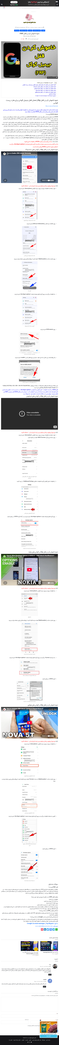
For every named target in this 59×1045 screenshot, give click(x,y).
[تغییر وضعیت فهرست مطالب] (54, 83)
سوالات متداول (52, 94)
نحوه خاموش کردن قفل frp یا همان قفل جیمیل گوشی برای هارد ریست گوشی (39, 84)
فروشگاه (43, 1040)
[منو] (57, 5)
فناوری (30, 1040)
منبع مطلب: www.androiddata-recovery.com (46, 926)
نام (57, 1013)
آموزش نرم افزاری (36, 30)
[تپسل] (4, 7)
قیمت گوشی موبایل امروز (36, 1040)
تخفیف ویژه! (48, 1036)
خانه (42, 27)
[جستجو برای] (2, 5)
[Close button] (56, 1020)
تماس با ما (10, 1040)
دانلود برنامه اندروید (17, 1040)
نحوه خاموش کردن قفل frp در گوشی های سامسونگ (44, 86)
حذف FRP (27, 27)
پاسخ (50, 974)
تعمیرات (39, 27)
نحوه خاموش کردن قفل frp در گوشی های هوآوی (45, 92)
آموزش (43, 30)
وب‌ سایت (26, 1019)
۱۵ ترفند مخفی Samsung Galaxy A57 (50, 952)
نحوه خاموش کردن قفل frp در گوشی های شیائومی (45, 88)
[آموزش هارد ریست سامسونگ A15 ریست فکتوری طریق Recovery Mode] (29, 946)
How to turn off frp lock (52, 106)
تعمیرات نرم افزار (33, 27)
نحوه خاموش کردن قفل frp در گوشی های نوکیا (46, 90)
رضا (50, 964)
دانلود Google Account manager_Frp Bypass (45, 95)
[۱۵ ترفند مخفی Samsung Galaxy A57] (49, 946)
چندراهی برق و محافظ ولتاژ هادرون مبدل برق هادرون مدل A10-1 (29, 8)
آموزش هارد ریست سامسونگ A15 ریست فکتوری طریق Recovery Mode (30, 953)
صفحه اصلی (48, 1040)
